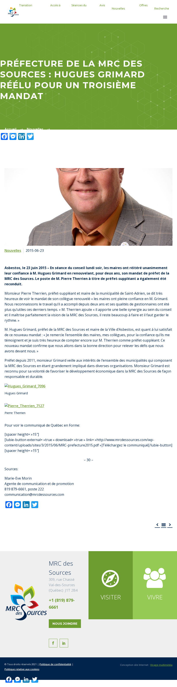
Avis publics (100, 8)
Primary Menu (165, 17)
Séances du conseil (79, 8)
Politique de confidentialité (55, 664)
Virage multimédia (161, 664)
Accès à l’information (52, 8)
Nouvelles (118, 8)
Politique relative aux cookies (22, 669)
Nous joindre (64, 624)
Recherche (161, 8)
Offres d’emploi (141, 8)
